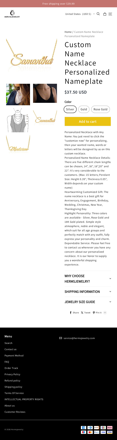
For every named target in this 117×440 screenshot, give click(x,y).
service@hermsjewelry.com (79, 338)
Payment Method (14, 355)
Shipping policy (13, 386)
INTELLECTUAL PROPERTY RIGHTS (24, 399)
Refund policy (12, 380)
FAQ (7, 361)
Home (68, 32)
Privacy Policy (12, 374)
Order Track (11, 368)
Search (8, 343)
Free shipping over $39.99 (59, 3)
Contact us (11, 349)
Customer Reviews (15, 411)
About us (10, 405)
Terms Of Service (14, 393)
